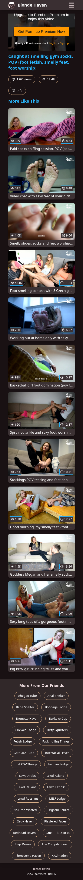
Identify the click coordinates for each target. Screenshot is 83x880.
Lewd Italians (26, 787)
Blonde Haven (32, 5)
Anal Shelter (56, 696)
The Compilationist (55, 844)
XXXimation (60, 856)
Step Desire (23, 844)
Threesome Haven (28, 856)
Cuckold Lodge (25, 730)
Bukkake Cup (58, 718)
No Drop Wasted (25, 810)
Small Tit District (58, 833)
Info (19, 91)
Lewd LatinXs (56, 787)
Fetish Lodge (23, 741)
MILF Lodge (57, 798)
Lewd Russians (28, 798)
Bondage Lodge (56, 707)
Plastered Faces (55, 821)
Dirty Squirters (57, 730)
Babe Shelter (25, 707)
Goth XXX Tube (24, 753)
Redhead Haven (24, 833)
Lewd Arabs (27, 776)
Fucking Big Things (56, 741)
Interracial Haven (57, 753)
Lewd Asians (55, 776)
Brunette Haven (27, 718)
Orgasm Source (58, 810)
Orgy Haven (25, 821)
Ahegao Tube (27, 696)
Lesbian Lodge (58, 764)
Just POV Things (26, 764)
